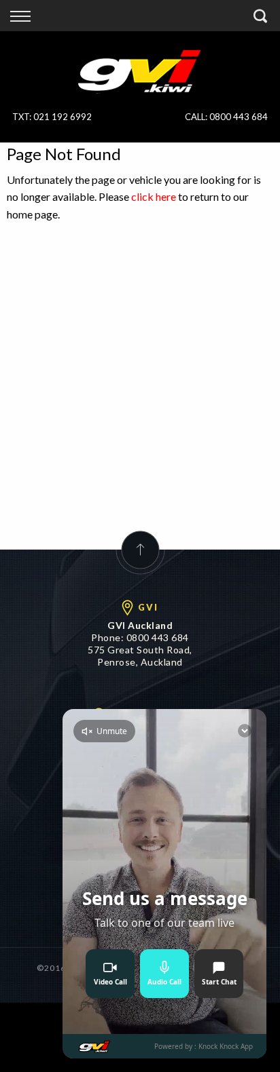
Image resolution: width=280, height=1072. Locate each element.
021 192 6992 (62, 116)
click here (153, 196)
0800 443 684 (238, 116)
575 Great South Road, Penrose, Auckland (140, 656)
